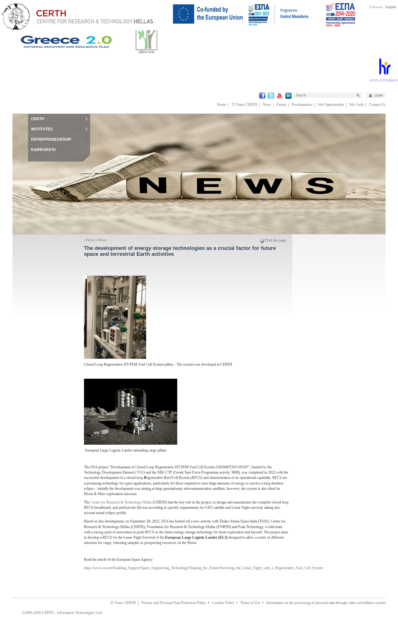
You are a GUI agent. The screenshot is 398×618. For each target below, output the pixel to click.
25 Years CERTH (244, 104)
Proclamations (302, 104)
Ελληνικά (375, 7)
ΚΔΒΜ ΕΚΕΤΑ (43, 149)
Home (221, 104)
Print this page (275, 240)
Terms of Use (250, 603)
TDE (140, 472)
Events (281, 104)
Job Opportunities (331, 104)
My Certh (356, 104)
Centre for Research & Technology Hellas (121, 502)
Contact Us (377, 104)
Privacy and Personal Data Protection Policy (173, 603)
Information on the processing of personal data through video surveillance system (326, 603)
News (266, 104)
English (390, 7)
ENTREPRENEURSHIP (51, 139)
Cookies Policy (223, 603)
